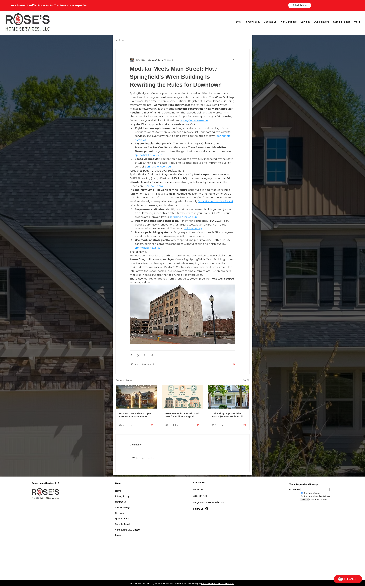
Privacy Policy (122, 496)
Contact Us (120, 502)
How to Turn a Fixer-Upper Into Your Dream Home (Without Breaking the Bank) (135, 415)
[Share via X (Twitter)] (138, 355)
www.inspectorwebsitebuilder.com (217, 583)
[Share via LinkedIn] (145, 355)
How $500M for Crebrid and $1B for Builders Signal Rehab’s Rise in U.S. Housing (182, 415)
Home (118, 490)
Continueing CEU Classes (125, 529)
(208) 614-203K (200, 496)
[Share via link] (152, 355)
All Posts (119, 40)
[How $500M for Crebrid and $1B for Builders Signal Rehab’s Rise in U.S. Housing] (182, 397)
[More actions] (233, 60)
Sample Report (122, 524)
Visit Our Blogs (122, 507)
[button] (305, 22)
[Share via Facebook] (131, 355)
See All (246, 380)
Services (119, 513)
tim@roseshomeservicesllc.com (208, 502)
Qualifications (122, 518)
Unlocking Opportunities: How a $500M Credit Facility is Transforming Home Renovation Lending (228, 415)
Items (118, 535)
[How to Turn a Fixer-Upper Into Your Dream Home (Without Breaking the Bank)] (136, 397)
